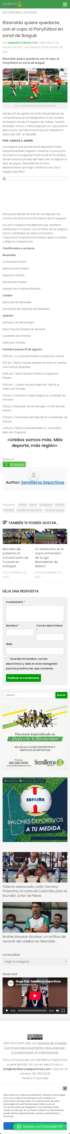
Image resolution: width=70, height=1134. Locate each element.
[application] (35, 995)
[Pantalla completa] (63, 1010)
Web (9, 644)
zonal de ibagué (54, 510)
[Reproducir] (7, 1010)
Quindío (59, 504)
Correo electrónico (49, 628)
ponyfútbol (46, 504)
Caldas (23, 504)
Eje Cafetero (12, 12)
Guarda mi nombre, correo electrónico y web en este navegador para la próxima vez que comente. (32, 663)
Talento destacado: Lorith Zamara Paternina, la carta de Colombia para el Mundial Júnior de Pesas (35, 891)
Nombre (12, 626)
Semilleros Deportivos (23, 42)
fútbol (33, 504)
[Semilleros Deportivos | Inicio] (15, 4)
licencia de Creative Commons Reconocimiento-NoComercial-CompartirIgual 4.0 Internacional (35, 1047)
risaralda (9, 510)
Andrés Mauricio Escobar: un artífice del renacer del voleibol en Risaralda (34, 939)
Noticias (30, 12)
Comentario (15, 602)
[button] (65, 1088)
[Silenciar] (57, 1010)
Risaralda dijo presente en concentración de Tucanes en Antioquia (15, 557)
